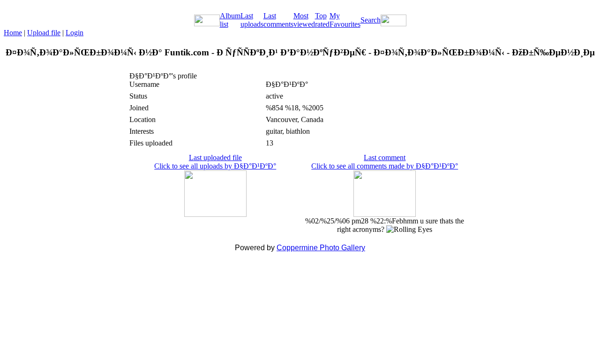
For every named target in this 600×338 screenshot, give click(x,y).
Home (13, 33)
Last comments (278, 20)
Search (370, 20)
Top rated (322, 20)
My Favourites (345, 20)
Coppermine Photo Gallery (321, 248)
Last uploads (251, 20)
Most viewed (304, 20)
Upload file (43, 33)
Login (74, 33)
